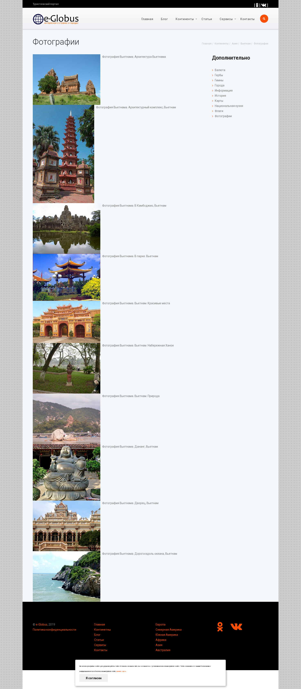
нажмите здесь (121, 671)
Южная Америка (167, 634)
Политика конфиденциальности (54, 629)
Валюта (220, 70)
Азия (159, 645)
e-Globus (41, 624)
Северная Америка (169, 629)
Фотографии (223, 116)
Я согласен (94, 678)
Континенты (185, 19)
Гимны (219, 80)
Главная (147, 19)
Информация (224, 90)
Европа (160, 624)
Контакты (247, 19)
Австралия (163, 650)
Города (219, 85)
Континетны (102, 629)
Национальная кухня (229, 105)
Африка (161, 639)
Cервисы (226, 19)
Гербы (219, 75)
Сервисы (100, 645)
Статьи (206, 19)
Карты (219, 100)
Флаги (219, 111)
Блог (164, 19)
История (220, 95)
